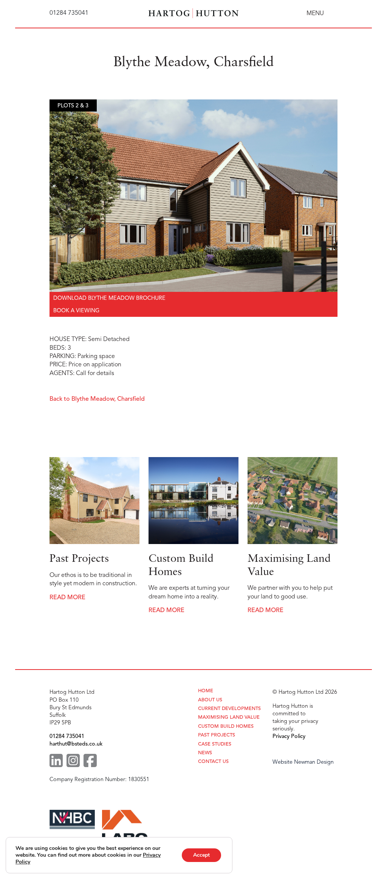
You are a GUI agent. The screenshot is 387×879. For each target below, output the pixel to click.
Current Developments (229, 709)
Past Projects (216, 735)
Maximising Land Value (229, 717)
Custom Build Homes (226, 726)
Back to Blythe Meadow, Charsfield (97, 399)
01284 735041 (67, 736)
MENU (315, 13)
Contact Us (213, 761)
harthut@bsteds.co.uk (76, 743)
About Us (210, 700)
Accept (201, 855)
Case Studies (214, 744)
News (205, 753)
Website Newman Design (303, 761)
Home (205, 691)
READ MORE (67, 597)
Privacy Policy (288, 736)
